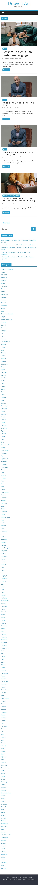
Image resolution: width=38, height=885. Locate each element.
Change (3, 386)
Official (3, 665)
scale (2, 740)
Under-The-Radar (6, 835)
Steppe (3, 784)
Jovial (2, 567)
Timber (3, 815)
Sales (2, 734)
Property (3, 701)
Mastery (3, 603)
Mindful (3, 615)
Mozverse (4, 637)
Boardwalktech (5, 342)
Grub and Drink (5, 517)
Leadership (4, 578)
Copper (3, 411)
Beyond (3, 325)
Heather (3, 525)
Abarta (3, 272)
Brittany (3, 353)
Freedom (3, 500)
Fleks (2, 484)
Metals (3, 609)
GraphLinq (4, 511)
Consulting (4, 406)
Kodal (2, 570)
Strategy (3, 790)
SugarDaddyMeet (6, 793)
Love (2, 589)
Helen (2, 528)
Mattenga (4, 606)
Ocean (3, 662)
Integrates (4, 550)
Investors (3, 564)
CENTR (3, 381)
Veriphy (3, 846)
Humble (3, 537)
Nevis (2, 651)
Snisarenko (4, 765)
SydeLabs (4, 804)
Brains (3, 347)
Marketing (4, 598)
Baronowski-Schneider (7, 314)
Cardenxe (4, 372)
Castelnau (4, 378)
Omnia (3, 667)
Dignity (3, 431)
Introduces (4, 556)
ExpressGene (5, 459)
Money (3, 631)
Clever (3, 392)
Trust (2, 829)
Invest (3, 559)
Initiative (3, 542)
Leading (3, 581)
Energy (3, 447)
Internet (3, 553)
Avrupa (3, 308)
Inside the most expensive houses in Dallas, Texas (18, 153)
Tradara (3, 821)
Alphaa (3, 283)
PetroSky (3, 684)
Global (3, 506)
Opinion (3, 670)
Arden (3, 289)
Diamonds (4, 425)
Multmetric (4, 640)
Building (3, 358)
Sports (3, 779)
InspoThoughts (5, 548)
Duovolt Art (19, 3)
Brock (3, 356)
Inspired (3, 545)
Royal (2, 729)
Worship (3, 868)
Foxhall (3, 495)
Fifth (2, 472)
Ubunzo (3, 832)
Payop (3, 676)
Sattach (3, 737)
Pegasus (3, 679)
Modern (3, 623)
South (3, 771)
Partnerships (4, 673)
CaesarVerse (4, 364)
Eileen (3, 442)
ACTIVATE (4, 275)
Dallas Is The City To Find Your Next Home (18, 103)
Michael (3, 612)
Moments (4, 626)
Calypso (3, 367)
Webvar (3, 857)
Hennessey (4, 531)
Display (3, 436)
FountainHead (5, 492)
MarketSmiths (5, 601)
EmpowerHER (5, 445)
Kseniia (3, 573)
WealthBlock (4, 854)
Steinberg (4, 782)
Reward (3, 720)
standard (18, 58)
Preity (2, 695)
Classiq (3, 389)
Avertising (4, 305)
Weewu (3, 860)
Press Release (5, 698)
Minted (3, 617)
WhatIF (3, 865)
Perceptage (4, 681)
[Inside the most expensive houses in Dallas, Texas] (19, 126)
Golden (3, 509)
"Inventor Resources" (7, 269)
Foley (2, 486)
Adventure (4, 278)
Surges (3, 801)
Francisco (4, 498)
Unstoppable (4, 837)
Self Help (3, 745)
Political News (5, 690)
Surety (3, 798)
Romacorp (4, 726)
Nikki (2, 659)
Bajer (2, 311)
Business (5, 195)
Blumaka (3, 339)
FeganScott (4, 464)
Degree (3, 422)
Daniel (3, 417)
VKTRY (3, 849)
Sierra (2, 754)
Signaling (3, 757)
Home (4, 48)
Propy (3, 704)
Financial (3, 478)
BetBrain (3, 322)
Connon (3, 403)
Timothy (3, 818)
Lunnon (3, 595)
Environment (4, 453)
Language (4, 576)
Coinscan (3, 397)
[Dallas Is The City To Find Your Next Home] (19, 77)
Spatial (3, 776)
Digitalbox (4, 428)
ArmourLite (4, 294)
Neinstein (4, 645)
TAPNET (3, 807)
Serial (2, 748)
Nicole (3, 656)
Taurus (3, 810)
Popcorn (3, 693)
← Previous (5, 223)
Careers (3, 375)
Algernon (3, 280)
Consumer (4, 408)
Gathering (4, 503)
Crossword (4, 414)
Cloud (2, 395)
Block (2, 336)
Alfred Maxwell (18, 203)
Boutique (3, 344)
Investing (3, 562)
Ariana (3, 291)
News (2, 654)
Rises (2, 723)
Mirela (3, 620)
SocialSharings (5, 768)
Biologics (3, 330)
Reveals (3, 715)
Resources (4, 712)
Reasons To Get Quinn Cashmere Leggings (17, 53)
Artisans (3, 300)
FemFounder (4, 467)
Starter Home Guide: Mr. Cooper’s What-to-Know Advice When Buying (18, 199)
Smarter (3, 762)
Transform (4, 826)
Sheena (3, 751)
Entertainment (5, 450)
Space (3, 773)
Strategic (3, 787)
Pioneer (3, 687)
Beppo (3, 317)
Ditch (2, 439)
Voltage (3, 851)
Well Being (4, 862)
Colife (2, 400)
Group (3, 514)
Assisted (3, 303)
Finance (12, 195)
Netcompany (5, 648)
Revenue (3, 718)
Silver (2, 759)
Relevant (3, 709)
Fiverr (2, 481)
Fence (3, 470)
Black (2, 333)
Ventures (3, 843)
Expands (3, 456)
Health (3, 523)
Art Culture (4, 297)
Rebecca (3, 706)
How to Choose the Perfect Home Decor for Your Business (18, 245)
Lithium (3, 587)
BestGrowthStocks (6, 319)
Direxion (3, 434)
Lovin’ (2, 592)
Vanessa (3, 840)
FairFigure (4, 461)
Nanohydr (4, 642)
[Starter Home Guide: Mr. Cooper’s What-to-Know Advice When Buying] (19, 174)
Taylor (3, 812)
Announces (4, 286)
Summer (3, 796)
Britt (2, 350)
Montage (3, 634)
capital (3, 369)
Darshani (3, 420)
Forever (3, 489)
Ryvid (2, 732)
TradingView (4, 823)
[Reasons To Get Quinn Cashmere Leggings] (19, 23)
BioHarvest (4, 328)
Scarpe (3, 743)
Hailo (2, 520)
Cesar (2, 383)
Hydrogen (4, 539)
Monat (3, 628)
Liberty (3, 584)
